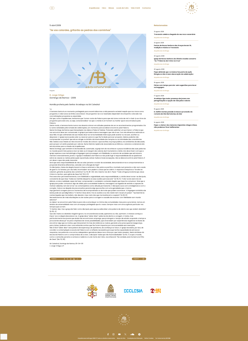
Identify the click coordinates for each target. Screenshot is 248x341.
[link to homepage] (191, 8)
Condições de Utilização (135, 338)
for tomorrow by (162, 338)
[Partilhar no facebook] (64, 259)
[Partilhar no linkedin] (74, 259)
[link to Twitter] (125, 334)
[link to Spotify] (139, 334)
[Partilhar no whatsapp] (70, 259)
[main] (124, 134)
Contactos (146, 8)
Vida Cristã (135, 8)
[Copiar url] (77, 259)
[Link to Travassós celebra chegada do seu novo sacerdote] (176, 35)
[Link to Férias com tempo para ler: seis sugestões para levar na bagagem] (176, 87)
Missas (111, 8)
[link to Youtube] (119, 334)
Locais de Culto (122, 8)
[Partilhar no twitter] (67, 258)
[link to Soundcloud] (132, 334)
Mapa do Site (121, 338)
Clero (104, 8)
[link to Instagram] (113, 334)
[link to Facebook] (108, 334)
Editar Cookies (148, 338)
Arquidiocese (94, 8)
